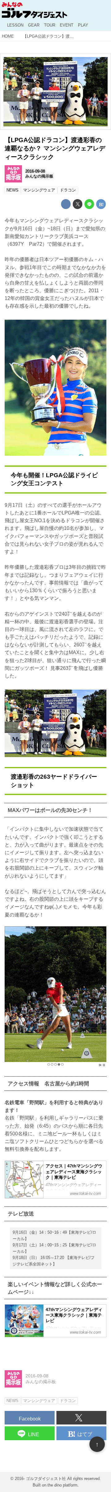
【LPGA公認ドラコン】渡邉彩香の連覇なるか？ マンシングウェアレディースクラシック (55, 148)
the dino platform (62, 1485)
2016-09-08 (35, 171)
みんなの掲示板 (39, 176)
